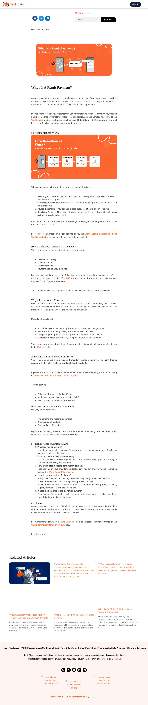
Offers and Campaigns (136, 648)
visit (116, 659)
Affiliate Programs (117, 648)
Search (108, 20)
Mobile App (14, 648)
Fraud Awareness (100, 648)
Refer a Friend (52, 648)
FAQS (23, 648)
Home (4, 648)
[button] (138, 4)
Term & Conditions (68, 648)
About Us (40, 648)
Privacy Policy (84, 648)
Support (31, 648)
